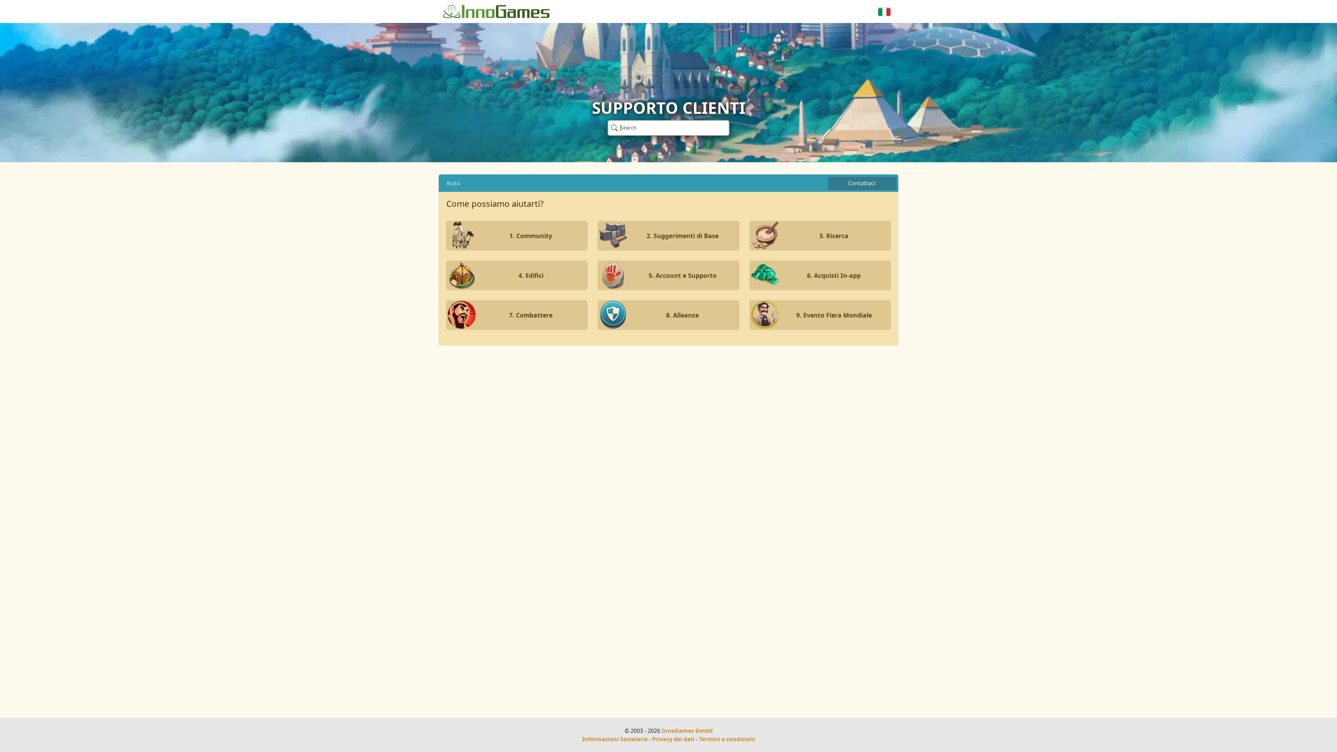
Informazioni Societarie (615, 739)
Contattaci (861, 183)
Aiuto (453, 183)
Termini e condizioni (727, 739)
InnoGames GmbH (687, 731)
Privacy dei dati (673, 739)
